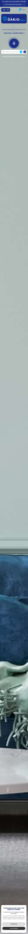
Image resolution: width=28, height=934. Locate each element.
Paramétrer (13, 924)
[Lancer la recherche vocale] (14, 43)
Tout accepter (14, 928)
